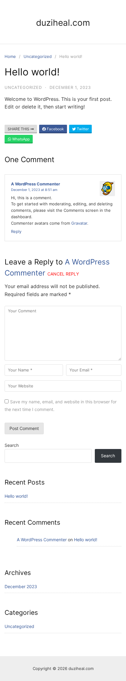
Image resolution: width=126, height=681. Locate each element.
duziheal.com (63, 22)
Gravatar (79, 223)
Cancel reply (63, 273)
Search (12, 445)
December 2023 (21, 586)
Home (10, 56)
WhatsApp (20, 139)
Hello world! (16, 496)
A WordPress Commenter (35, 183)
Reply (16, 231)
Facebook (55, 129)
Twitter (82, 129)
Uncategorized (38, 56)
